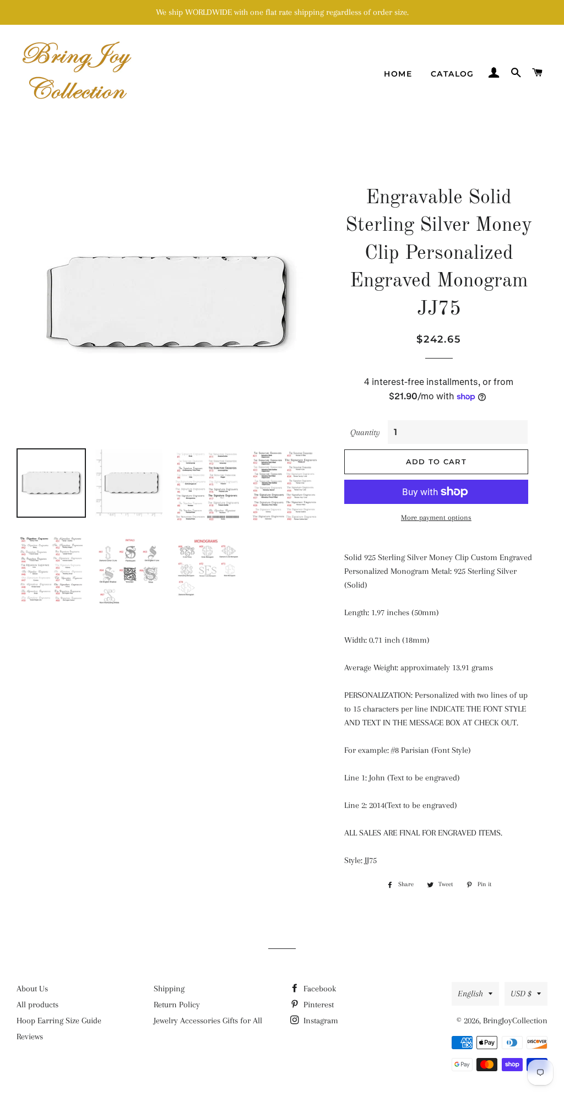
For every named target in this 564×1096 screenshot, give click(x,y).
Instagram (319, 1021)
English (470, 994)
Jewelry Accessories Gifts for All (208, 1021)
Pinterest (317, 1005)
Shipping (169, 989)
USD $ (521, 994)
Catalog (452, 74)
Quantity (365, 432)
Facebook (318, 989)
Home (398, 74)
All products (37, 1005)
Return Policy (177, 1005)
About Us (32, 989)
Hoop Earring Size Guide (59, 1021)
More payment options (436, 517)
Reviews (30, 1036)
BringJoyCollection (515, 1021)
